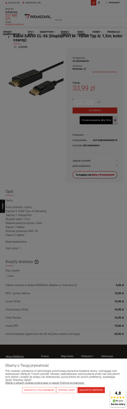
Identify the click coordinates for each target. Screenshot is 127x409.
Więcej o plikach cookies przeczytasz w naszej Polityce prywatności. (45, 382)
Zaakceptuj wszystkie (91, 390)
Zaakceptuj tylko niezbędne (39, 390)
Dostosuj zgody (66, 390)
